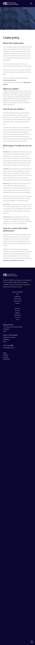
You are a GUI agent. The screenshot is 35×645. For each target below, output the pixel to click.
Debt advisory (17, 301)
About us (17, 308)
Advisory (17, 303)
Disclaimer (5, 357)
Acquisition (18, 296)
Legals (4, 353)
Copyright (5, 355)
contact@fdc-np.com (9, 348)
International (17, 315)
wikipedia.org (6, 260)
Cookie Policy (6, 359)
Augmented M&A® (17, 292)
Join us (17, 319)
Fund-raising (17, 299)
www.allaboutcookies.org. (17, 260)
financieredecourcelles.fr (9, 80)
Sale (17, 294)
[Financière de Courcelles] (10, 275)
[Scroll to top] (31, 642)
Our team (17, 311)
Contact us (18, 317)
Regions (17, 313)
